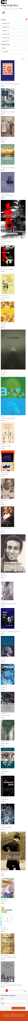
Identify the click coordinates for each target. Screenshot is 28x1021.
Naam (2, 999)
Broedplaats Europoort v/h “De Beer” (9, 603)
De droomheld (4, 901)
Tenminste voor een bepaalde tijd (8, 111)
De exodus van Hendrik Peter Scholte (9, 957)
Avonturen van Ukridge (6, 446)
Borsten (2, 530)
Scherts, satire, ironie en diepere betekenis (10, 83)
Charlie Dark (3, 687)
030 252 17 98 (8, 1014)
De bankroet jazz (4, 799)
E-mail (2, 1003)
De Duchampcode (4, 929)
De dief (2, 873)
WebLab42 (22, 1016)
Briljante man (4, 575)
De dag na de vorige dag (6, 827)
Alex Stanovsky (4, 372)
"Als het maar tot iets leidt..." (7, 195)
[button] (14, 23)
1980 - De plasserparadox (6, 241)
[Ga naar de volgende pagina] (20, 990)
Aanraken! (3, 325)
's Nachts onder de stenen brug (7, 167)
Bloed (2, 502)
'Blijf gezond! (3, 139)
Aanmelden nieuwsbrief (18, 1008)
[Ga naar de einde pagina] (22, 990)
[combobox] (11, 9)
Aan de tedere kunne (5, 297)
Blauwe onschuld (4, 474)
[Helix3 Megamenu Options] (3, 13)
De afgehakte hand (5, 771)
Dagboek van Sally (5, 743)
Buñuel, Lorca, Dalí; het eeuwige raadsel (10, 631)
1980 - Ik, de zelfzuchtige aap (7, 269)
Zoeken (20, 8)
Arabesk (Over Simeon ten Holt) (8, 418)
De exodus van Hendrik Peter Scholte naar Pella (11, 985)
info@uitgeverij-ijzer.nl (18, 1014)
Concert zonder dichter (6, 715)
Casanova (3, 659)
